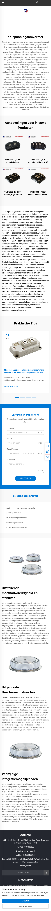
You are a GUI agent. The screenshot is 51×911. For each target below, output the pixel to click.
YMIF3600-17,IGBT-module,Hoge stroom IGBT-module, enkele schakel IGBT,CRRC (13, 193)
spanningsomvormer (13, 513)
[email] (47, 457)
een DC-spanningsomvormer (16, 518)
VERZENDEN (25, 478)
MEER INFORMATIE (13, 146)
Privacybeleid (25, 866)
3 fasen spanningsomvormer (16, 527)
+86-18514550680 (28, 855)
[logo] (25, 11)
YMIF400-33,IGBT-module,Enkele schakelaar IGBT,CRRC (12, 161)
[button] (17, 397)
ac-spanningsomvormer (14, 523)
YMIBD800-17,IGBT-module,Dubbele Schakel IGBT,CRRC (38, 193)
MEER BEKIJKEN (11, 386)
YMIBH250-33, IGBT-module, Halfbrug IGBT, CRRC (38, 161)
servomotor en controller (26, 508)
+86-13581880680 (27, 847)
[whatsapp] (47, 451)
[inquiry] (47, 446)
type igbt (9, 508)
